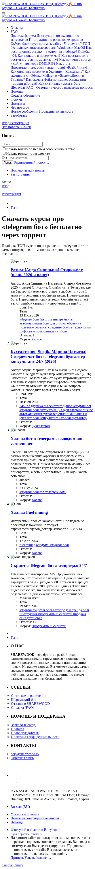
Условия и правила (25, 814)
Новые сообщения (24, 111)
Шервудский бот (23, 699)
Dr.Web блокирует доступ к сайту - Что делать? (46, 43)
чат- (61, 331)
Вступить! (52, 830)
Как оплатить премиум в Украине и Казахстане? (47, 71)
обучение (74, 323)
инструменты (56, 319)
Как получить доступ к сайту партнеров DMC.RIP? (51, 61)
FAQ (14, 31)
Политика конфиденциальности (35, 737)
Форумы (17, 99)
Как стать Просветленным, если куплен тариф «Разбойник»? (49, 65)
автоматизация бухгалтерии (61, 410)
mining (31, 545)
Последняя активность (56, 111)
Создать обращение (25, 95)
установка (34, 618)
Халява (37, 500)
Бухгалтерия (41, 426)
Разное (37, 339)
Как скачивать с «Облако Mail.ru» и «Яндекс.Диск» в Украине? (50, 75)
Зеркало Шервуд (23, 725)
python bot (77, 406)
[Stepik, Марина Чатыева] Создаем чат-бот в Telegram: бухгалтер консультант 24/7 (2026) (48, 356)
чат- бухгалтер (73, 418)
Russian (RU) (20, 806)
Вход (5, 186)
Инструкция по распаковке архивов (56, 39)
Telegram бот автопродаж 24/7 (49, 565)
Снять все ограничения (28, 695)
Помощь (17, 91)
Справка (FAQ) (22, 707)
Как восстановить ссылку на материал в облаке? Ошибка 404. (51, 51)
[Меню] (3, 13)
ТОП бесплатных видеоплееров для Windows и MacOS (50, 45)
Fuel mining (29, 512)
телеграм (55, 492)
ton (42, 492)
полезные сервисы (33, 327)
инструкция (28, 614)
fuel (22, 545)
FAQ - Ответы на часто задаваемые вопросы (59, 87)
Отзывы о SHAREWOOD (30, 703)
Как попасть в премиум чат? (39, 55)
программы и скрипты (55, 614)
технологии (82, 327)
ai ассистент (53, 406)
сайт (23, 618)
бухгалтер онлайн (56, 414)
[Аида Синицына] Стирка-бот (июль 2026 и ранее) (47, 272)
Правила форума (23, 35)
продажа (79, 614)
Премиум (18, 103)
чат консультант (43, 418)
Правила (17, 729)
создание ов (60, 327)
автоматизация (31, 323)
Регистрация (20, 174)
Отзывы (17, 27)
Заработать (19, 115)
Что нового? (20, 107)
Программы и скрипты (49, 626)
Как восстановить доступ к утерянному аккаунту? (49, 57)
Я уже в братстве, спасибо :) (26, 834)
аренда (77, 610)
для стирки (55, 323)
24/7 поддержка (31, 406)
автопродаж (62, 610)
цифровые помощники (37, 331)
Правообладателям (25, 733)
